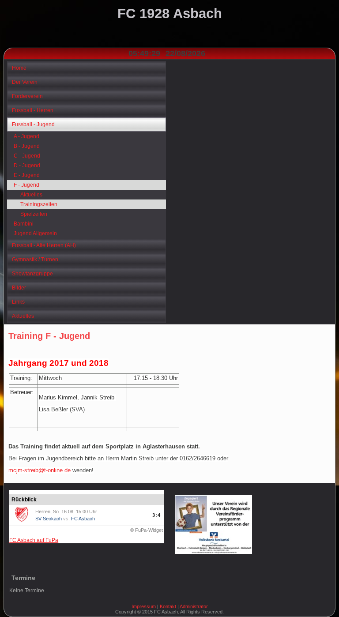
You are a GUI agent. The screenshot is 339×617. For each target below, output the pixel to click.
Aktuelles (31, 195)
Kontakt (168, 606)
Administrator (194, 606)
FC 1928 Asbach (169, 13)
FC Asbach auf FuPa (33, 540)
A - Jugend (26, 136)
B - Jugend (27, 146)
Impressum (144, 606)
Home (19, 68)
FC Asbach (83, 518)
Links (18, 302)
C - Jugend (27, 156)
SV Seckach (48, 518)
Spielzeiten (33, 214)
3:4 (156, 515)
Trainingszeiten (38, 204)
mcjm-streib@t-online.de (39, 470)
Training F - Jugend (49, 336)
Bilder (19, 288)
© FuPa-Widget (146, 530)
